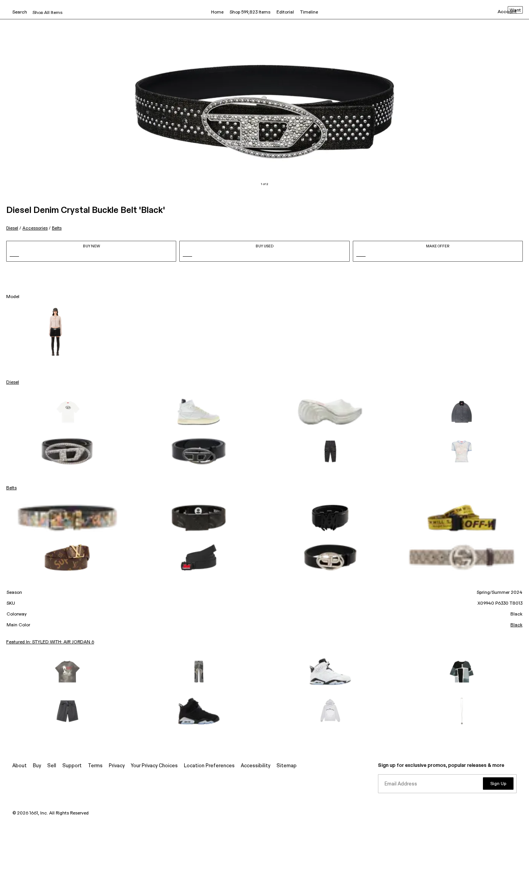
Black (516, 625)
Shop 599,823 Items (250, 12)
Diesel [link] (12, 382)
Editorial (285, 12)
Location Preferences (209, 765)
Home (217, 12)
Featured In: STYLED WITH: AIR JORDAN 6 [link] (50, 642)
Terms (95, 765)
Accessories (35, 228)
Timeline (309, 12)
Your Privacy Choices (154, 765)
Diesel (12, 228)
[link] (67, 411)
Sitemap (287, 765)
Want (515, 10)
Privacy (117, 765)
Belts (57, 228)
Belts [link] (11, 488)
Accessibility (255, 765)
